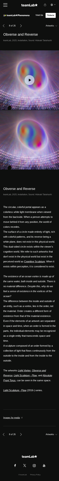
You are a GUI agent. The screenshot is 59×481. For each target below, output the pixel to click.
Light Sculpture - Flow (14, 390)
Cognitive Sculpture (34, 261)
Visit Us (39, 15)
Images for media (11, 417)
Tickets (50, 15)
